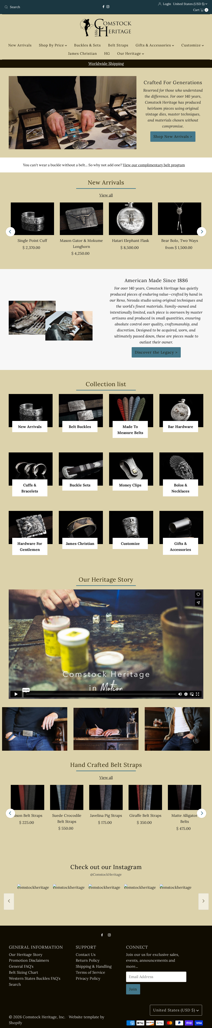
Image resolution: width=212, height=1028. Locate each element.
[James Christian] (81, 527)
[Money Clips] (131, 468)
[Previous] (10, 231)
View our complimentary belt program (154, 165)
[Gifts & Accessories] (181, 527)
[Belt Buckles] (81, 410)
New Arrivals (20, 45)
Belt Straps (118, 45)
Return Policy (88, 960)
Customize (191, 45)
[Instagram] (107, 6)
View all (106, 195)
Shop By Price (52, 45)
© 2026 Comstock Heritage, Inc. (37, 1017)
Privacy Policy (88, 978)
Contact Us (85, 954)
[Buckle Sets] (81, 468)
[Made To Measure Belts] (131, 410)
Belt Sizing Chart (23, 972)
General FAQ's (21, 966)
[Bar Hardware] (181, 410)
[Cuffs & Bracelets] (31, 468)
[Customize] (131, 527)
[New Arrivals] (31, 410)
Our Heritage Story (25, 954)
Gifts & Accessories (154, 45)
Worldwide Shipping (106, 63)
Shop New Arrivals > (172, 136)
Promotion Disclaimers (29, 960)
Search (15, 984)
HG (107, 53)
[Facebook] (103, 6)
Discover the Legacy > (156, 352)
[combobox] (36, 7)
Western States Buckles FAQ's (34, 978)
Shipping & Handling (94, 966)
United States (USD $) (189, 4)
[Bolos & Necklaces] (181, 468)
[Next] (201, 231)
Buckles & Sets (87, 45)
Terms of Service (90, 972)
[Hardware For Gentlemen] (31, 527)
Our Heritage (129, 53)
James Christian (82, 53)
